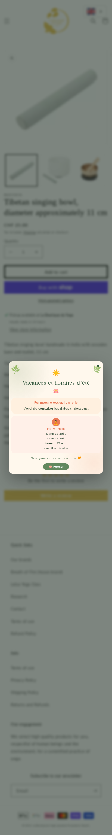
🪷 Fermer (56, 466)
